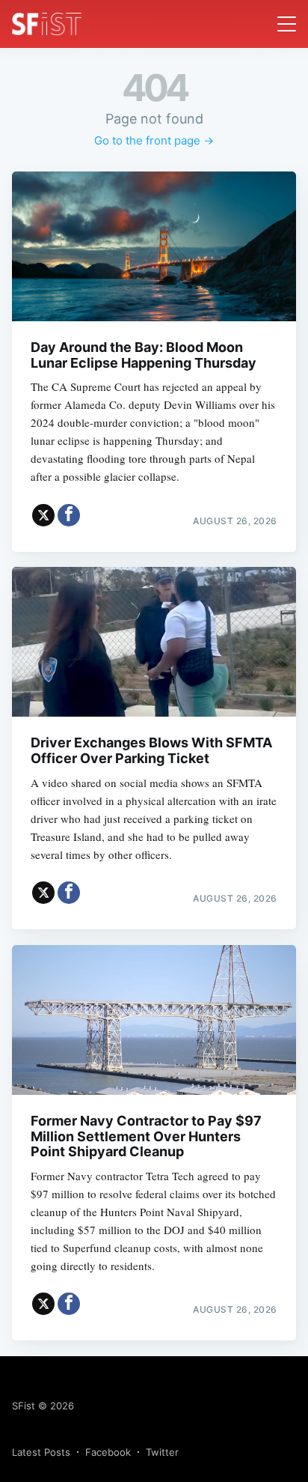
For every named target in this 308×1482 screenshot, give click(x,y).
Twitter (162, 1452)
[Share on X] (43, 515)
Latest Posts (41, 1452)
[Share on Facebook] (68, 515)
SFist (23, 1406)
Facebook (108, 1452)
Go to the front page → (154, 140)
